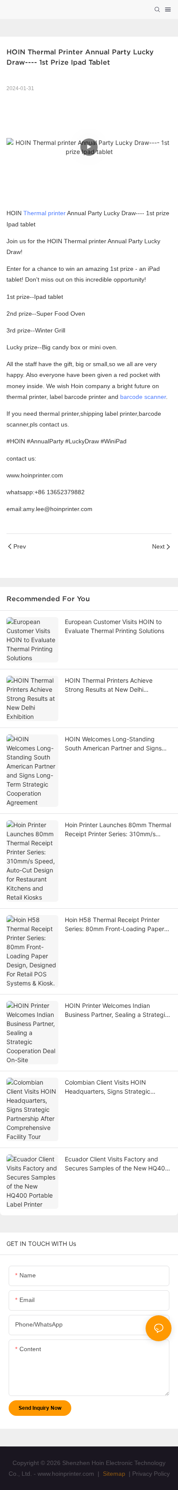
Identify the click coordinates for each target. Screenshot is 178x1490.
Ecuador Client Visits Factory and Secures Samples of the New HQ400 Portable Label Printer (117, 1164)
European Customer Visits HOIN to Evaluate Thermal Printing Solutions (114, 626)
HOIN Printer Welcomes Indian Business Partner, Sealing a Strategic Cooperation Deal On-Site (116, 1010)
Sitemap (113, 1473)
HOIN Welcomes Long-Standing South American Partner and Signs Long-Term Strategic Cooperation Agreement (113, 744)
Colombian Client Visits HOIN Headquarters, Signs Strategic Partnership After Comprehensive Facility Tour (112, 1087)
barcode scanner (143, 396)
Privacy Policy (151, 1473)
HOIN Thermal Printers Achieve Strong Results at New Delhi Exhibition (109, 685)
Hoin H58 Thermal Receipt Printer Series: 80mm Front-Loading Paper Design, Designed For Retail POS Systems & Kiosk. (114, 924)
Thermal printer (44, 213)
